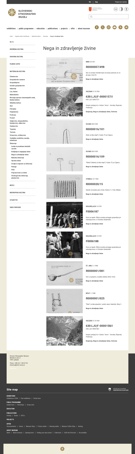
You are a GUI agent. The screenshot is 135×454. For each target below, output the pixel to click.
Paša (13, 170)
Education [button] (41, 28)
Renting (80, 426)
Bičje (88, 293)
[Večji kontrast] (121, 9)
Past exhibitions (25, 398)
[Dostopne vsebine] (126, 9)
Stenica (89, 179)
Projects (10, 419)
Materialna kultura (36, 36)
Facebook (97, 26)
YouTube (115, 26)
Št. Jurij (89, 266)
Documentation (11, 426)
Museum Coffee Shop (68, 426)
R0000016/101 (95, 129)
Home (11, 36)
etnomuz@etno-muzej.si (17, 365)
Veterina (114, 112)
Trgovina (13, 129)
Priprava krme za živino (19, 173)
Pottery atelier (42, 426)
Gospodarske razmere (17, 80)
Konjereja (89, 112)
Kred (87, 62)
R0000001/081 (95, 271)
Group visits (30, 405)
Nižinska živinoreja (17, 158)
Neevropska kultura (17, 193)
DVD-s (23, 415)
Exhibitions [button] (11, 28)
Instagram (109, 26)
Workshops (20, 405)
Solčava (89, 91)
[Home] (23, 19)
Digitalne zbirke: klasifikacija (22, 36)
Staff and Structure (70, 433)
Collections (57, 433)
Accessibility (83, 433)
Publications (12, 413)
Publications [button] (53, 28)
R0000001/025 (95, 298)
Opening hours (29, 433)
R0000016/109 (95, 156)
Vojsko (88, 124)
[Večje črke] (116, 9)
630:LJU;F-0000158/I (99, 325)
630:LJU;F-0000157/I (99, 96)
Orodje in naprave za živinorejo (21, 164)
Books (16, 415)
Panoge (14, 167)
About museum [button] (84, 28)
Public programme (14, 402)
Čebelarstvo (14, 76)
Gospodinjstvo (14, 83)
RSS (119, 26)
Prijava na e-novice (121, 2)
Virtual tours (37, 398)
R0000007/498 (95, 67)
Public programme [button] (26, 28)
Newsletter (13, 368)
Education (10, 409)
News (8, 433)
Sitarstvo (14, 200)
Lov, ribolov (13, 92)
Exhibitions (11, 396)
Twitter (103, 26)
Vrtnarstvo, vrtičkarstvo (18, 135)
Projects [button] (64, 28)
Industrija (13, 89)
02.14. (12, 42)
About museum (12, 430)
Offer (9, 424)
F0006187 (92, 211)
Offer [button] (73, 28)
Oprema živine (16, 161)
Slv (90, 2)
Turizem (12, 132)
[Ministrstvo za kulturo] (118, 389)
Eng (96, 2)
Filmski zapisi (15, 64)
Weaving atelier (54, 426)
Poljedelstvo (14, 112)
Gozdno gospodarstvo (17, 86)
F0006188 (92, 241)
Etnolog (9, 415)
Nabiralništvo (14, 95)
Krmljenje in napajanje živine (20, 152)
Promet (12, 118)
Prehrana (13, 115)
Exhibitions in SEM (12, 398)
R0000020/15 (94, 184)
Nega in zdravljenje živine (56, 36)
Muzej (12, 185)
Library (21, 426)
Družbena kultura (16, 49)
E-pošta (126, 26)
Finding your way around (44, 433)
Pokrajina (13, 109)
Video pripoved (15, 207)
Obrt (11, 106)
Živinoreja (45, 36)
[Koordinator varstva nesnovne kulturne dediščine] (101, 9)
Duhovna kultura (16, 57)
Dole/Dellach (91, 206)
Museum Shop (30, 426)
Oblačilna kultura (15, 103)
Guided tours (10, 405)
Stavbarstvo (14, 126)
